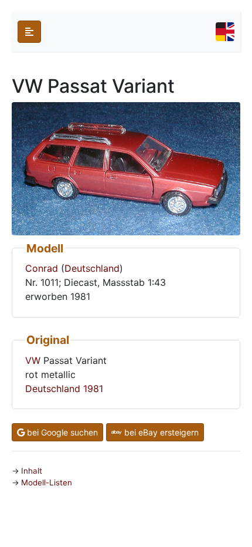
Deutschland (92, 268)
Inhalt (31, 470)
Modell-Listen (46, 482)
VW (32, 360)
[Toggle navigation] (225, 31)
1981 (93, 388)
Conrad (41, 268)
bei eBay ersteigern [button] (160, 432)
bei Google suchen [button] (61, 432)
